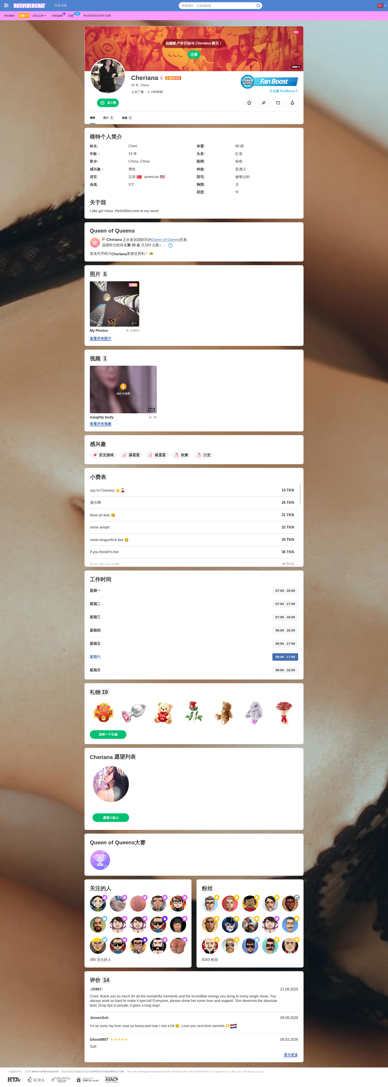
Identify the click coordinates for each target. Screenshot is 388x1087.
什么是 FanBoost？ (284, 91)
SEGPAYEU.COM (114, 1071)
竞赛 (70, 15)
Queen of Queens (166, 240)
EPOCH (97, 1071)
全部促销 (57, 15)
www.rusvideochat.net (45, 1071)
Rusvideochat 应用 (97, 15)
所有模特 (9, 15)
